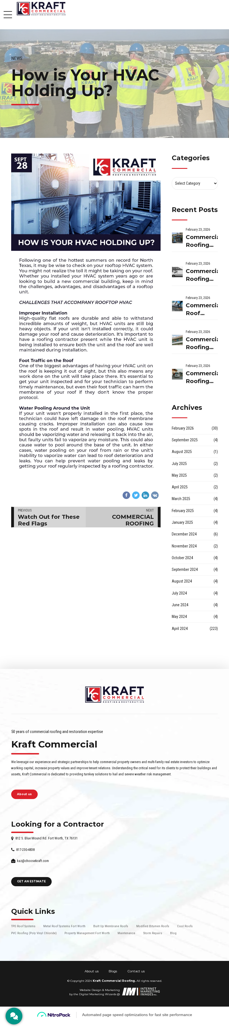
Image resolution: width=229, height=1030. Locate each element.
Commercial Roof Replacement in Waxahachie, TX (202, 309)
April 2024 (180, 628)
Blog (173, 933)
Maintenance (126, 933)
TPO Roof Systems (23, 926)
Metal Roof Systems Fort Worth (64, 926)
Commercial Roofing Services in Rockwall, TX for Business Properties (202, 377)
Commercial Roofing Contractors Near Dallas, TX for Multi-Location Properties (202, 241)
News (16, 58)
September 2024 (185, 569)
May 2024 (179, 616)
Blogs (113, 971)
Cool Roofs (185, 926)
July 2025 (179, 463)
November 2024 (184, 546)
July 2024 (179, 593)
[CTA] (14, 1016)
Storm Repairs (152, 933)
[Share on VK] (155, 495)
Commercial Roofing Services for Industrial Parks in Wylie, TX (202, 275)
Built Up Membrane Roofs (110, 926)
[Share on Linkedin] (145, 495)
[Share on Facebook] (126, 495)
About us (92, 971)
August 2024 (182, 581)
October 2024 (182, 558)
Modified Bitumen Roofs (152, 926)
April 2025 (180, 487)
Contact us (136, 971)
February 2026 (183, 428)
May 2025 (179, 475)
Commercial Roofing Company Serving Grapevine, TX (202, 343)
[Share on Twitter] (136, 495)
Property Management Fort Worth (87, 933)
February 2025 (183, 510)
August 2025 (182, 451)
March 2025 (181, 498)
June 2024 (180, 605)
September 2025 (185, 440)
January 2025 (182, 522)
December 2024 (184, 534)
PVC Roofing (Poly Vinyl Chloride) (34, 933)
